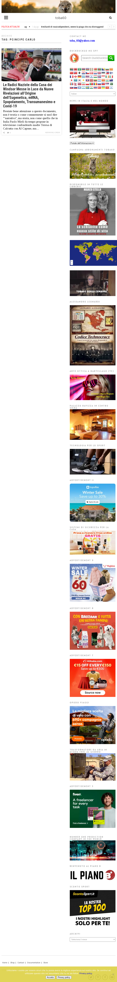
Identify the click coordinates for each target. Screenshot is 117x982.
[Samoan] (103, 83)
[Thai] (96, 87)
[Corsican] (80, 72)
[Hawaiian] (88, 76)
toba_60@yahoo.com (82, 40)
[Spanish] (84, 87)
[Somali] (80, 87)
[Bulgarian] (107, 69)
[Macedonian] (103, 80)
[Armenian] (84, 69)
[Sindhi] (111, 83)
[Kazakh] (76, 80)
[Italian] (111, 76)
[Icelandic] (99, 76)
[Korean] (80, 80)
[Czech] (88, 72)
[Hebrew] (92, 76)
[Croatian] (84, 72)
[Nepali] (76, 83)
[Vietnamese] (107, 87)
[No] (113, 974)
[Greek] (84, 76)
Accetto (50, 977)
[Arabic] (80, 69)
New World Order (52, 132)
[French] (72, 76)
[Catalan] (111, 69)
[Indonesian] (103, 76)
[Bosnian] (103, 69)
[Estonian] (103, 72)
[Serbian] (107, 83)
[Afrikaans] (72, 69)
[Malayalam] (107, 80)
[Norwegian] (80, 83)
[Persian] (84, 83)
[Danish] (92, 72)
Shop (12, 963)
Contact (21, 963)
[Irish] (107, 76)
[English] (99, 72)
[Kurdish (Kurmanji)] (84, 80)
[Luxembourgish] (99, 80)
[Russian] (99, 83)
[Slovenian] (76, 87)
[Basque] (92, 69)
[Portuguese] (92, 83)
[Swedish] (88, 87)
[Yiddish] (111, 87)
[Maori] (111, 80)
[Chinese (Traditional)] (76, 72)
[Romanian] (96, 83)
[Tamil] (92, 87)
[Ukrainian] (103, 87)
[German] (80, 76)
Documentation (33, 963)
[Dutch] (96, 72)
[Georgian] (76, 76)
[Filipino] (107, 72)
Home (4, 963)
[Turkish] (99, 87)
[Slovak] (72, 87)
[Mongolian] (72, 83)
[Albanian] (76, 69)
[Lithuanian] (96, 80)
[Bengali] (99, 69)
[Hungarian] (96, 76)
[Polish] (88, 83)
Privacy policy (85, 973)
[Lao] (88, 80)
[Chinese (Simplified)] (72, 72)
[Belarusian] (96, 69)
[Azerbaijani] (88, 69)
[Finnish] (111, 72)
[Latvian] (92, 80)
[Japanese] (72, 80)
